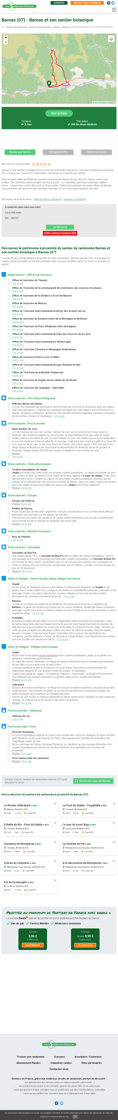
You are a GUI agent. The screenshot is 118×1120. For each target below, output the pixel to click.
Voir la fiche (59, 113)
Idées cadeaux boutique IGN (60, 233)
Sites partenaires (91, 1062)
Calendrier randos (61, 1062)
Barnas (65, 27)
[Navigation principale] (114, 10)
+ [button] (6, 37)
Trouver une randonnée (30, 1056)
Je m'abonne (32, 945)
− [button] (6, 42)
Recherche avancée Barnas (94, 780)
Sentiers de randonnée (16, 27)
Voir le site (17, 283)
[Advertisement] (59, 139)
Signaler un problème (75, 199)
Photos (16, 453)
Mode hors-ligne (96, 152)
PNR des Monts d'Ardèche (84, 124)
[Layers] (111, 38)
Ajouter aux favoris (20, 152)
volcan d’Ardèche (48, 655)
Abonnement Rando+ (28, 1062)
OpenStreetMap (100, 102)
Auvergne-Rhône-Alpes (40, 27)
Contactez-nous (59, 1069)
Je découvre (60, 227)
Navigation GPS (58, 152)
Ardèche (56, 27)
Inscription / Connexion (88, 1056)
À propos (59, 3)
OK (75, 1116)
